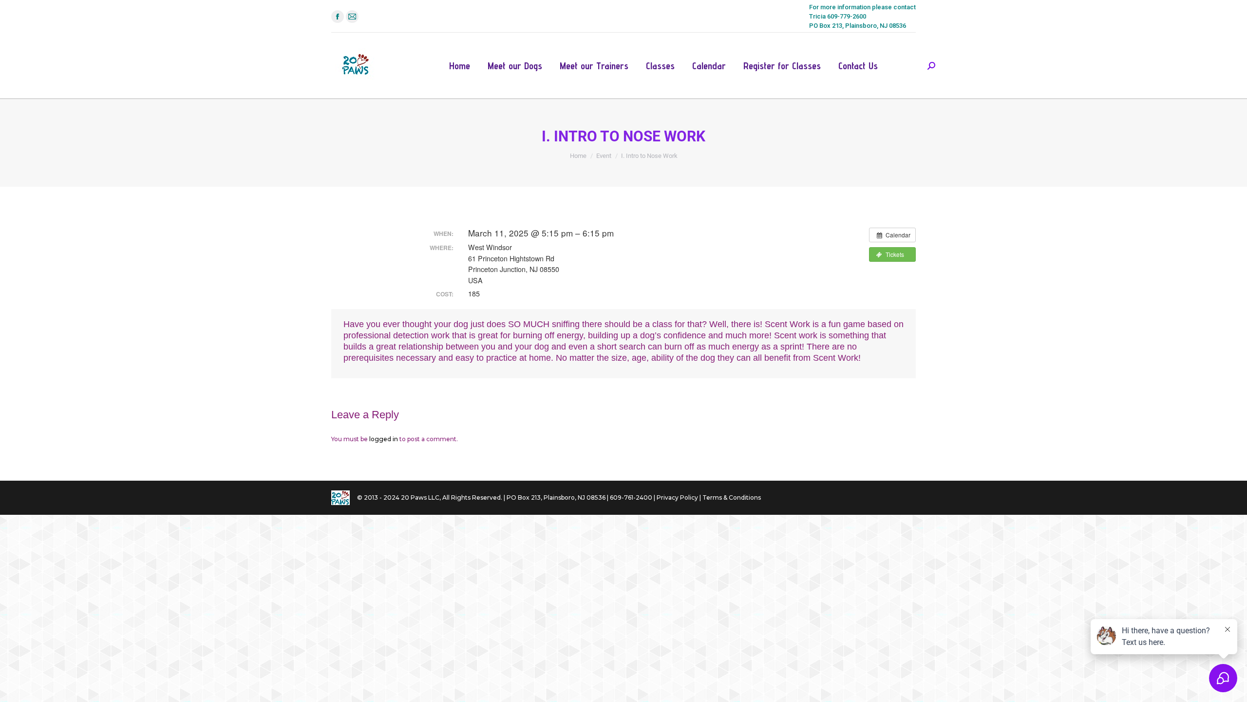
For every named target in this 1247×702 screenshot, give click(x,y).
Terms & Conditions (731, 497)
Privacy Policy (677, 497)
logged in (383, 439)
